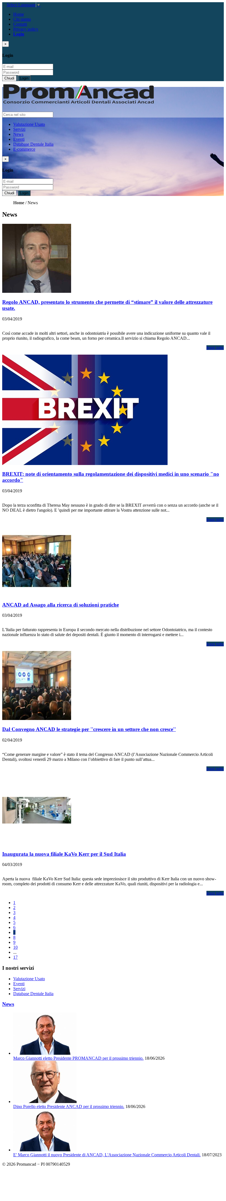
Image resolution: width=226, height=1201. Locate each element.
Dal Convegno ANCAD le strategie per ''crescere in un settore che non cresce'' (89, 729)
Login (24, 78)
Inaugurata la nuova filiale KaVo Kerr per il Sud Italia (64, 854)
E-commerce (24, 149)
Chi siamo (22, 19)
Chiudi (9, 78)
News (18, 134)
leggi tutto (215, 347)
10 (15, 947)
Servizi (19, 129)
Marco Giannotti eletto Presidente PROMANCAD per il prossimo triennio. (78, 1058)
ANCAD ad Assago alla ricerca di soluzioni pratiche (60, 605)
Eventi (19, 139)
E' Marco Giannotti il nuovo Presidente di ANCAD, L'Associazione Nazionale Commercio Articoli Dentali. (107, 1154)
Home (18, 14)
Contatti (20, 24)
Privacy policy (25, 29)
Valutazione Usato (29, 124)
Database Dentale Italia (33, 144)
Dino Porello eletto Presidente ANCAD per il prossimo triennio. (68, 1106)
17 (15, 957)
